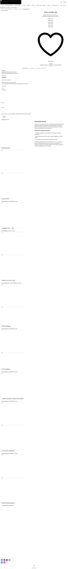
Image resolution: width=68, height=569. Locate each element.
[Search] (67, 2)
